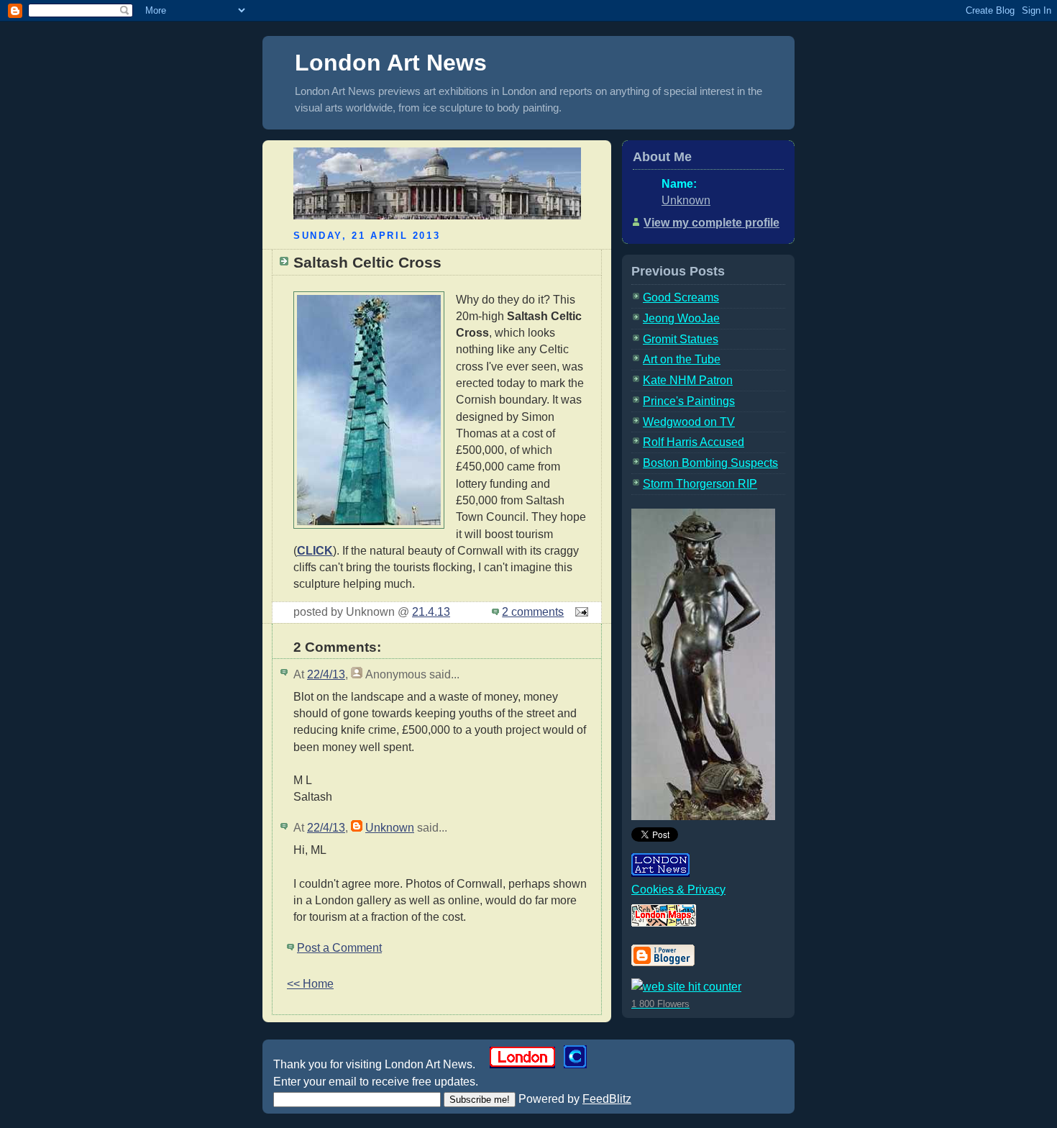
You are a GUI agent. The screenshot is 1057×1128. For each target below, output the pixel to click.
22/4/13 (326, 674)
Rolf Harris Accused (693, 442)
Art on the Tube (681, 359)
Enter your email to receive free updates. (375, 1081)
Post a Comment (339, 948)
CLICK (315, 551)
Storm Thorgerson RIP (700, 484)
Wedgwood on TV (689, 422)
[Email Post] (579, 612)
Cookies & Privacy (678, 889)
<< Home (310, 984)
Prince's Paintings (689, 401)
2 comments (533, 612)
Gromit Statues (680, 339)
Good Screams (681, 297)
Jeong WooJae (681, 318)
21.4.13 (431, 612)
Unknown (389, 828)
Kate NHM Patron (688, 380)
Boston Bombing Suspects (710, 463)
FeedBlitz (606, 1099)
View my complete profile (711, 223)
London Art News (391, 63)
